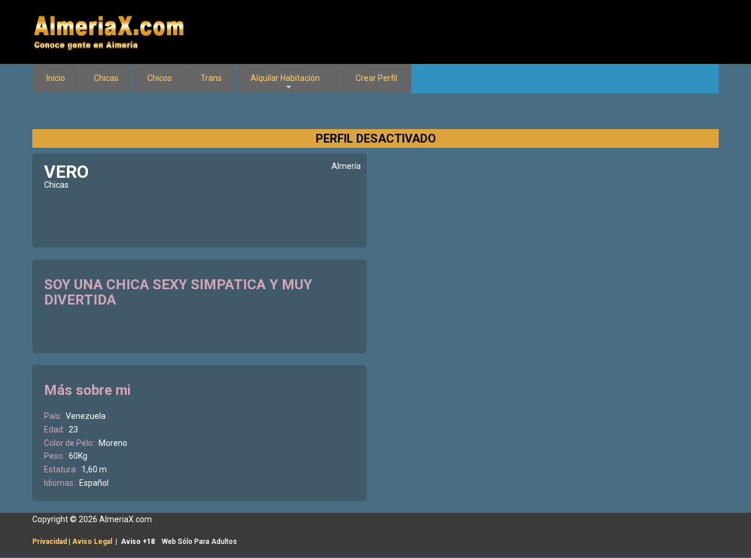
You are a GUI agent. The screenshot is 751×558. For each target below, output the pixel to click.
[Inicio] (110, 31)
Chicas (106, 78)
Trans (211, 78)
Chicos (159, 78)
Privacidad (49, 541)
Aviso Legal (92, 541)
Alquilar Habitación (285, 83)
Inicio (55, 78)
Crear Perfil (376, 78)
